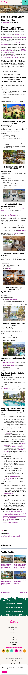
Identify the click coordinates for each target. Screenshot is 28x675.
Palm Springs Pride (14, 476)
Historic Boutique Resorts (15, 511)
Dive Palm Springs (6, 126)
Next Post (23, 592)
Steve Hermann (22, 230)
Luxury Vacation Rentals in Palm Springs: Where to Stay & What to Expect (20, 565)
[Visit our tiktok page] (20, 651)
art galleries (6, 52)
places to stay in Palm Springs (10, 55)
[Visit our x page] (24, 651)
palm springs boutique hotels (11, 535)
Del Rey (9, 268)
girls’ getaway (4, 388)
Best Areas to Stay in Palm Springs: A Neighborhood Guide (6, 565)
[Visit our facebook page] (3, 651)
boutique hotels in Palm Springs (12, 57)
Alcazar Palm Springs (7, 328)
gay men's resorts (8, 493)
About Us (14, 635)
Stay (8, 533)
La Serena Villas (6, 171)
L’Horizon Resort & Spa (8, 206)
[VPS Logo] (14, 622)
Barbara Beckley (6, 22)
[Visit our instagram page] (7, 651)
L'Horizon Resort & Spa (10, 215)
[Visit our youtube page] (16, 651)
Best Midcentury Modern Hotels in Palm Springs (15, 513)
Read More (4, 568)
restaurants (23, 50)
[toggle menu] (25, 2)
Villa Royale (4, 256)
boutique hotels (19, 34)
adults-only (8, 433)
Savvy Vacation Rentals (8, 519)
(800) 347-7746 (14, 632)
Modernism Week (8, 478)
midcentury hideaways (7, 37)
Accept (4, 672)
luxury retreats (22, 37)
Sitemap (14, 644)
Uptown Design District (17, 446)
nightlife (13, 52)
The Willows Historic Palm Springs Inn (12, 82)
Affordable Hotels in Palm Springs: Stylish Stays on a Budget (6, 581)
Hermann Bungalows (9, 214)
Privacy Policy (14, 642)
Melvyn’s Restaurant (12, 299)
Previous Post (6, 592)
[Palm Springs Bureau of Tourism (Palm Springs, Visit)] (6, 2)
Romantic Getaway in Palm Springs (11, 514)
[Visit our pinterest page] (11, 651)
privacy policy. (14, 668)
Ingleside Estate (6, 292)
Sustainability (14, 639)
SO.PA (16, 233)
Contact (14, 637)
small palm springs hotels (14, 536)
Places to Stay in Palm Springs (10, 522)
